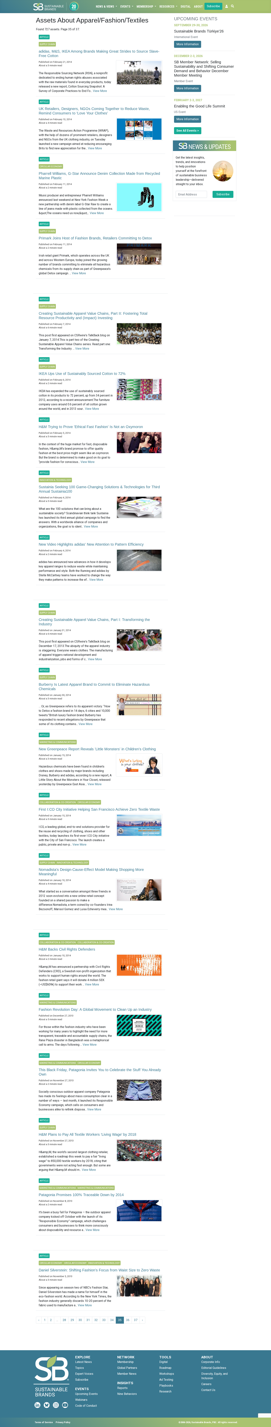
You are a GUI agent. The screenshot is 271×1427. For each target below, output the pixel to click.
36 (127, 1320)
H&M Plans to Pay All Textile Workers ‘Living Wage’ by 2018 (87, 1134)
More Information (187, 44)
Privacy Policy (63, 1422)
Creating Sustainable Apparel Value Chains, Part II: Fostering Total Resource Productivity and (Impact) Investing (93, 315)
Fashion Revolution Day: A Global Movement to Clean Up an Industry (95, 1009)
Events (125, 6)
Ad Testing (166, 1379)
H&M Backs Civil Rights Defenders (67, 949)
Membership (145, 6)
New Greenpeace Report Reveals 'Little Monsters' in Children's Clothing (97, 749)
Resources (167, 6)
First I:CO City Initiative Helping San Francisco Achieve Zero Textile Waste (99, 809)
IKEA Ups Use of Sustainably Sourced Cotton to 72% (82, 374)
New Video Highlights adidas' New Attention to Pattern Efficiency (91, 544)
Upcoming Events (86, 1394)
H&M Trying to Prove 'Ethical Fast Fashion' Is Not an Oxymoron (91, 427)
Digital (186, 6)
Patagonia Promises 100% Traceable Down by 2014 (81, 1195)
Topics (79, 1368)
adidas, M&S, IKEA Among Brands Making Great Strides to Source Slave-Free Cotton (99, 53)
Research (165, 1391)
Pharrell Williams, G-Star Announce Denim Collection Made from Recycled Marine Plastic (99, 175)
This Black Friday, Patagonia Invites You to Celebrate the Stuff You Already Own (100, 1072)
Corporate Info (210, 1362)
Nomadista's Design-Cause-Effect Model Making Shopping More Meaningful (91, 872)
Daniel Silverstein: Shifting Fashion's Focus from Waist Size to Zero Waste (99, 1270)
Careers (206, 1384)
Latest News (83, 1362)
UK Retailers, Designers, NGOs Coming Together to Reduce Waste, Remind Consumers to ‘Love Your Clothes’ (94, 111)
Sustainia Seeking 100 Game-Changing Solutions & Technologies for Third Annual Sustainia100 (99, 489)
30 (80, 1320)
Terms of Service (44, 1422)
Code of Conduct (86, 1405)
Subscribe (213, 6)
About (198, 6)
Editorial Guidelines (213, 1368)
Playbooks (166, 1385)
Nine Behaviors (127, 1394)
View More (100, 91)
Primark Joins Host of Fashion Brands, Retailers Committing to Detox (95, 238)
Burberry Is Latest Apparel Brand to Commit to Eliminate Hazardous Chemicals (94, 686)
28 (64, 1320)
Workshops (166, 1374)
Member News (126, 1374)
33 (104, 1320)
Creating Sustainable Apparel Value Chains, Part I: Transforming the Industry (94, 622)
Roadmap (165, 1368)
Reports (122, 1388)
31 (88, 1320)
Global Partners (127, 1368)
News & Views (105, 6)
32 (96, 1320)
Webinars (81, 1400)
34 (112, 1320)
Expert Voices (84, 1374)
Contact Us (208, 1390)
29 (72, 1320)
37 (135, 1320)
